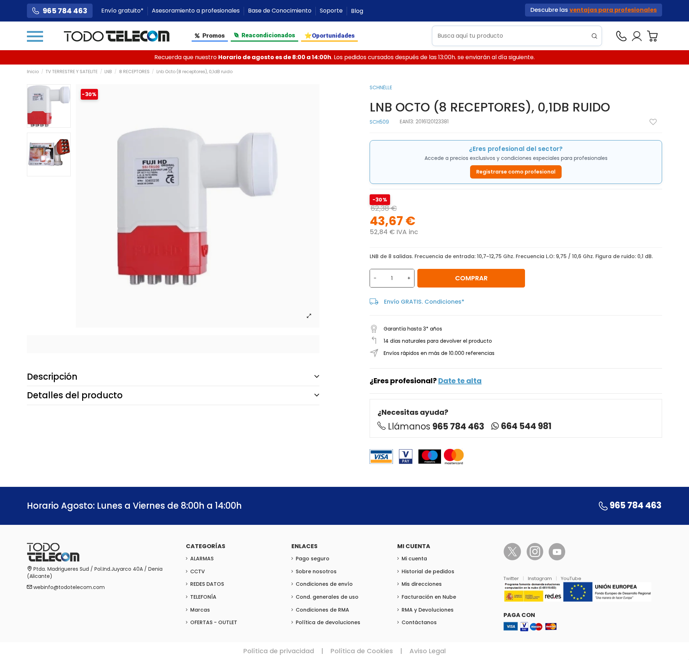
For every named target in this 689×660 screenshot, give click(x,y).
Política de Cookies (362, 650)
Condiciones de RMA (322, 609)
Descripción (52, 377)
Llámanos (436, 426)
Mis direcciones (422, 584)
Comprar (471, 278)
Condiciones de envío (324, 584)
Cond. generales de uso (327, 596)
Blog (357, 11)
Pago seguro (312, 558)
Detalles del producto (75, 395)
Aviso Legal (427, 650)
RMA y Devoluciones (428, 609)
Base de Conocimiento (280, 11)
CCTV (197, 571)
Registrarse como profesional (516, 171)
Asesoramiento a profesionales (196, 11)
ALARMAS (202, 558)
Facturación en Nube (429, 596)
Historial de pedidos (428, 571)
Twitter (511, 578)
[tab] (173, 376)
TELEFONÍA (203, 596)
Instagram (540, 578)
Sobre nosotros (316, 571)
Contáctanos (419, 622)
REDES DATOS (207, 584)
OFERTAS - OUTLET (213, 622)
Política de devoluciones (328, 622)
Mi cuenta (414, 558)
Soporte (332, 11)
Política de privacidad (278, 650)
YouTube (571, 578)
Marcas (200, 609)
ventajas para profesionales (613, 10)
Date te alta (460, 381)
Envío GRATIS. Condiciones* (424, 302)
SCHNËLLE (381, 87)
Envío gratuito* (123, 11)
